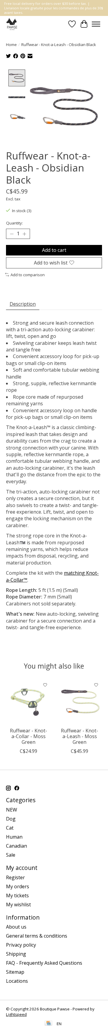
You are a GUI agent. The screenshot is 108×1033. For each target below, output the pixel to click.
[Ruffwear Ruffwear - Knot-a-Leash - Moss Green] (79, 701)
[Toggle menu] (96, 24)
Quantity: (14, 223)
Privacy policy (21, 945)
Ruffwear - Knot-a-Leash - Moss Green (79, 736)
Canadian (16, 846)
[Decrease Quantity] (12, 234)
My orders (17, 886)
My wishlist (18, 904)
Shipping (16, 954)
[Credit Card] (48, 1024)
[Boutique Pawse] (12, 24)
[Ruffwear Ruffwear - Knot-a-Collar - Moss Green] (28, 701)
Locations (17, 981)
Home (11, 44)
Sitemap (15, 972)
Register (15, 877)
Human (14, 837)
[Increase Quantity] (24, 234)
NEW (11, 809)
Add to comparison (27, 274)
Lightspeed (16, 1014)
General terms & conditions (36, 935)
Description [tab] (23, 304)
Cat (10, 827)
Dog (11, 818)
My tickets (17, 895)
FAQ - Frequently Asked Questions (44, 963)
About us (16, 926)
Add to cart (54, 250)
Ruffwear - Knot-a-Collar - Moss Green (28, 736)
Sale (10, 855)
